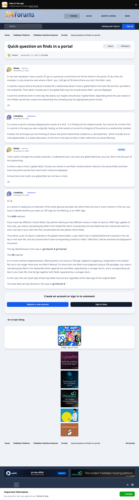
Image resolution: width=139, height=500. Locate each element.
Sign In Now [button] (101, 304)
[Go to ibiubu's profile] (9, 55)
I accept (128, 494)
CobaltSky (18, 116)
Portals (44, 55)
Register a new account (38, 304)
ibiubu (15, 55)
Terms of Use (42, 496)
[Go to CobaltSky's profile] (9, 117)
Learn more (5, 4)
